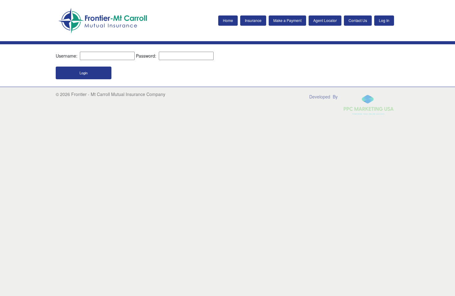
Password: (146, 56)
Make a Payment (287, 20)
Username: (66, 56)
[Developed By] (354, 104)
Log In (384, 20)
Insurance (253, 20)
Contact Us (358, 20)
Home (228, 20)
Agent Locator (325, 20)
